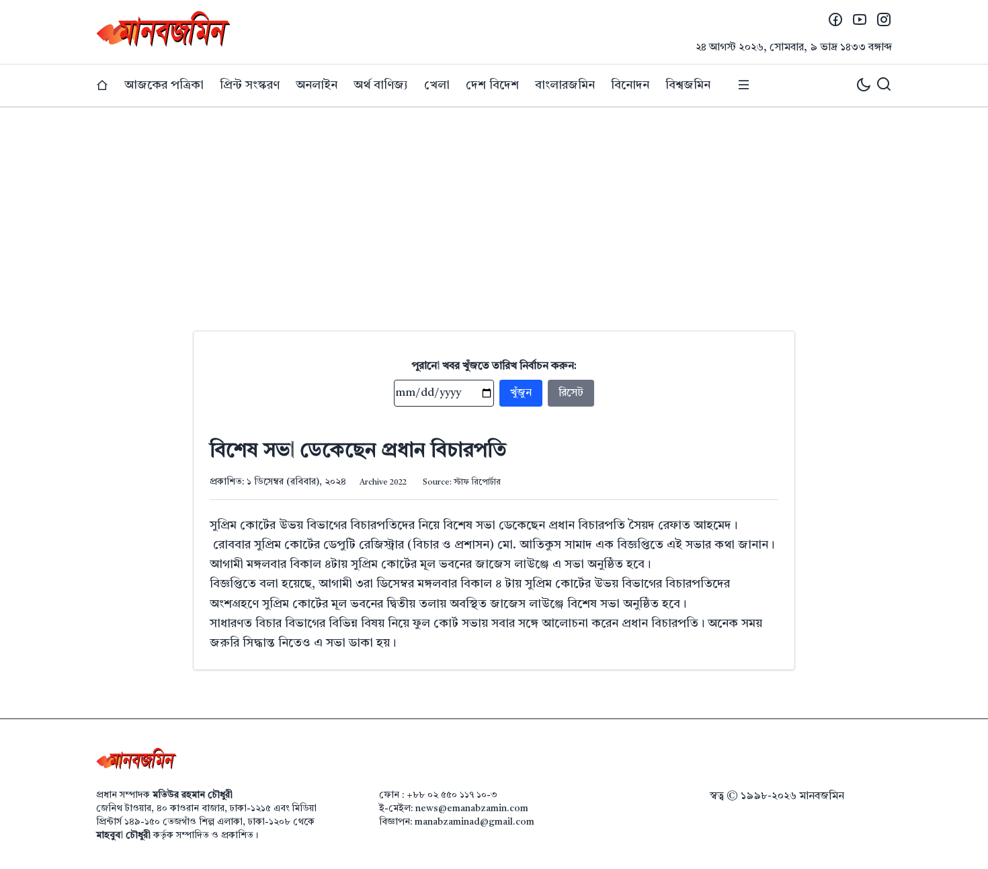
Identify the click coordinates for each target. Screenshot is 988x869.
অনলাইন (316, 85)
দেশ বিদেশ (492, 85)
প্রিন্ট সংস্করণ (250, 85)
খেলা (437, 85)
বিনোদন (630, 85)
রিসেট (571, 393)
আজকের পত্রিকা (164, 85)
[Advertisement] (494, 208)
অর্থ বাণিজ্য (381, 85)
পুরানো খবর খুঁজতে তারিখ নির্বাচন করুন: (494, 366)
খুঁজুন (521, 393)
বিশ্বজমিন (687, 85)
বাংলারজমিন (565, 85)
